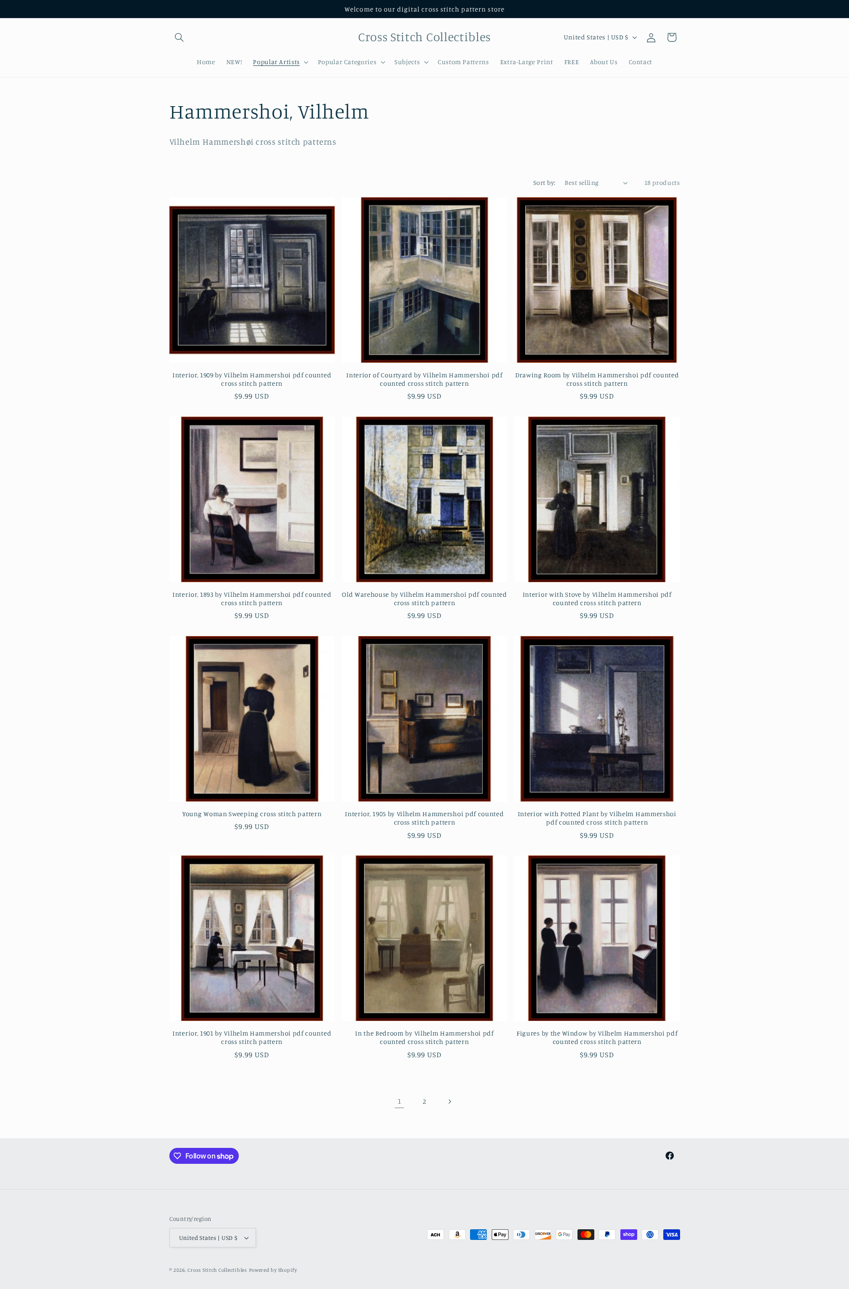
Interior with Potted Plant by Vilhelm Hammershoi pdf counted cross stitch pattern (597, 817)
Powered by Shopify (273, 1270)
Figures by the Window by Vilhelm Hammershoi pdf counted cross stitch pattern (596, 1037)
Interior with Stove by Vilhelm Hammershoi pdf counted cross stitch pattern (597, 598)
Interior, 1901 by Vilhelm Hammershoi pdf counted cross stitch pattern (251, 1037)
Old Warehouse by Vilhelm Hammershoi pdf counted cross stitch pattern (424, 598)
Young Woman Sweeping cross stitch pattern (251, 813)
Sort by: (544, 182)
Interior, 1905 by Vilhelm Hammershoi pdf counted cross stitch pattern (424, 817)
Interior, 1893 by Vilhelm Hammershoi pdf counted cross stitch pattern (251, 598)
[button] (179, 37)
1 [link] (400, 1101)
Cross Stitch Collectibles (217, 1270)
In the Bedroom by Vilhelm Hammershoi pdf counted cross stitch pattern (424, 1037)
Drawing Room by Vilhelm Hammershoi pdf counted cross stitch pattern (597, 379)
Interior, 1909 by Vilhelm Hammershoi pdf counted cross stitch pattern (251, 379)
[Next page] (450, 1101)
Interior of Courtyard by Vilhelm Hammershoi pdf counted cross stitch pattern (424, 379)
